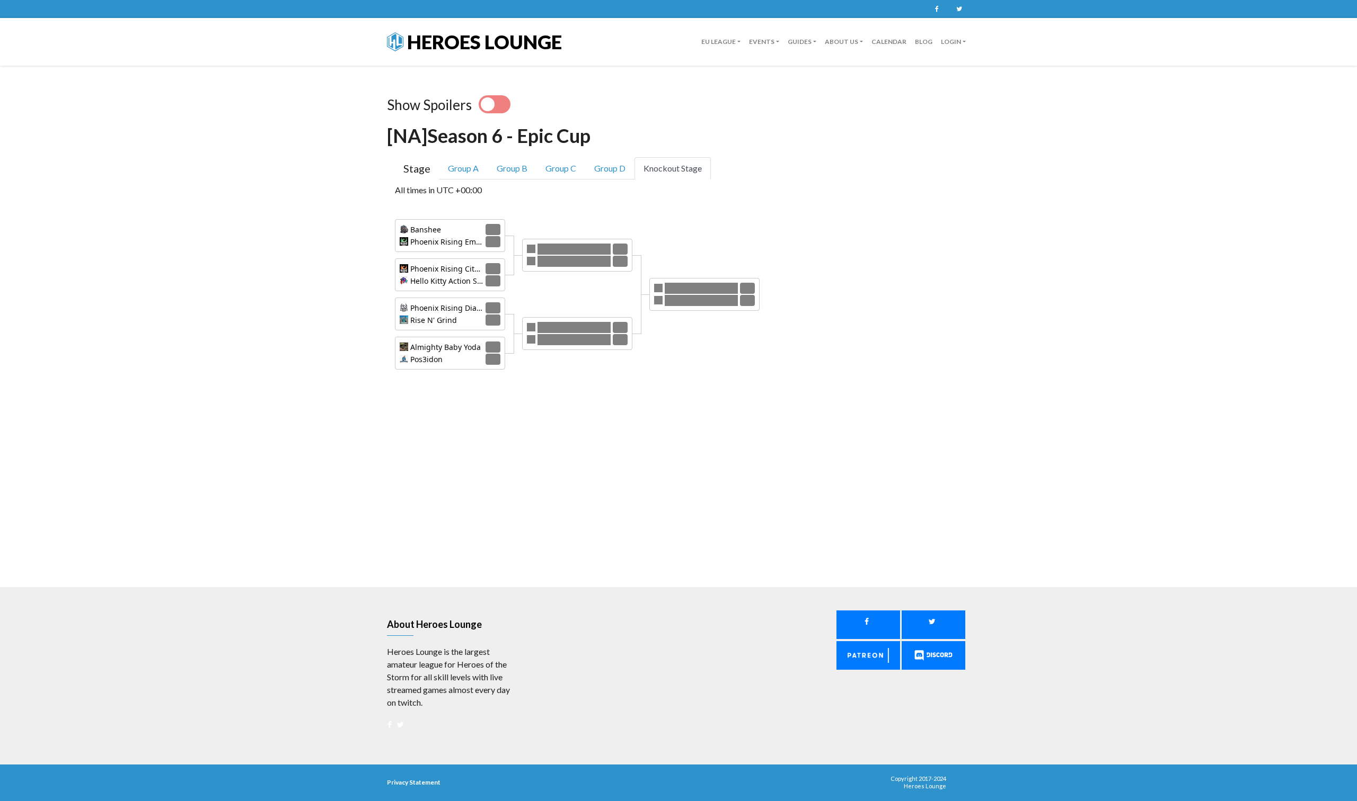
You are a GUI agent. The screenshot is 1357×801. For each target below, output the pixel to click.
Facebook (937, 9)
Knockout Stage (673, 168)
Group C (560, 168)
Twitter (959, 9)
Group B (512, 168)
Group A (463, 168)
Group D (609, 168)
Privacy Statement (413, 782)
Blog (923, 42)
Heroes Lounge (482, 41)
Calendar (888, 42)
